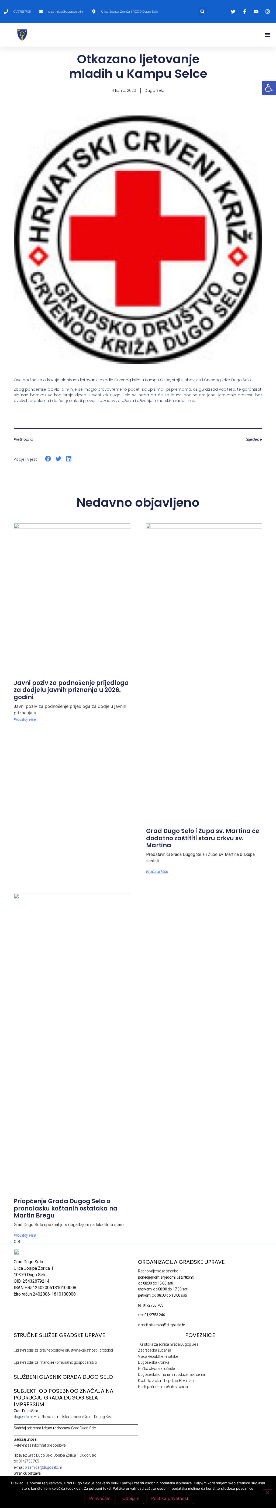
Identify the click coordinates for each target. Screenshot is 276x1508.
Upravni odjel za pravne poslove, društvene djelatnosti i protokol (63, 1350)
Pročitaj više (25, 719)
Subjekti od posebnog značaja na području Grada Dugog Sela (63, 1394)
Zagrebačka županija (154, 1350)
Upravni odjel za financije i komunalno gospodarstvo (55, 1362)
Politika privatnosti (170, 1498)
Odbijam (130, 1498)
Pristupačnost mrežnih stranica (163, 1386)
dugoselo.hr (23, 1417)
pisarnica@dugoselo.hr (43, 1467)
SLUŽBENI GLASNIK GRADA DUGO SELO (63, 1377)
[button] (202, 11)
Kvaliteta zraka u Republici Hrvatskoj (166, 1380)
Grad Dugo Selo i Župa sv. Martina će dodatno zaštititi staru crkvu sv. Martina (202, 838)
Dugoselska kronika (154, 1362)
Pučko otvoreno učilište (156, 1368)
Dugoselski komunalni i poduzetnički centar (172, 1374)
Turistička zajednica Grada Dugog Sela (168, 1344)
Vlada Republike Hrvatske (158, 1356)
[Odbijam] (267, 1491)
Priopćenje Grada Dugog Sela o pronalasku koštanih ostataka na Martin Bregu (66, 1208)
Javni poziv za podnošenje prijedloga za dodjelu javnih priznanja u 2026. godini (71, 690)
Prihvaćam (100, 1498)
